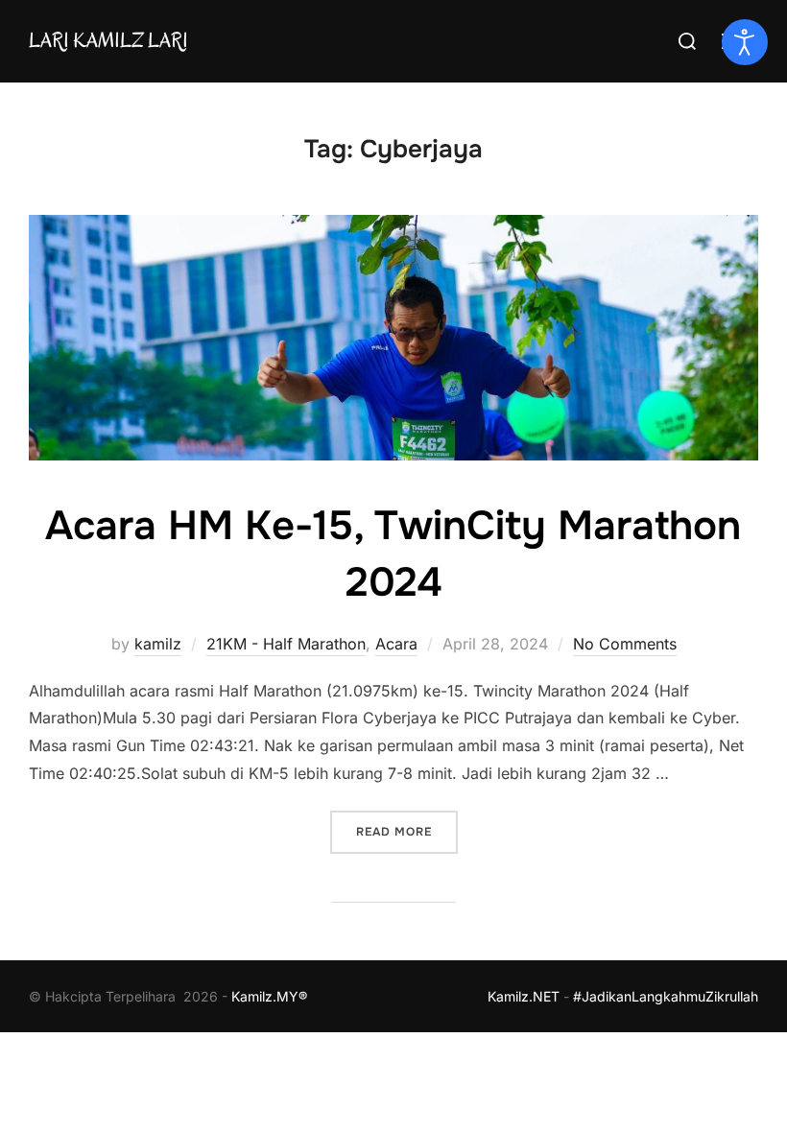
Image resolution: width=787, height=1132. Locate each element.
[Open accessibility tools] (745, 42)
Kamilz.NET (524, 996)
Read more (407, 831)
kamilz (157, 643)
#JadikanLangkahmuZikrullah (665, 996)
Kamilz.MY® (269, 996)
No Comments (625, 643)
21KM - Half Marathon (286, 643)
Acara (396, 643)
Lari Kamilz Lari (108, 40)
